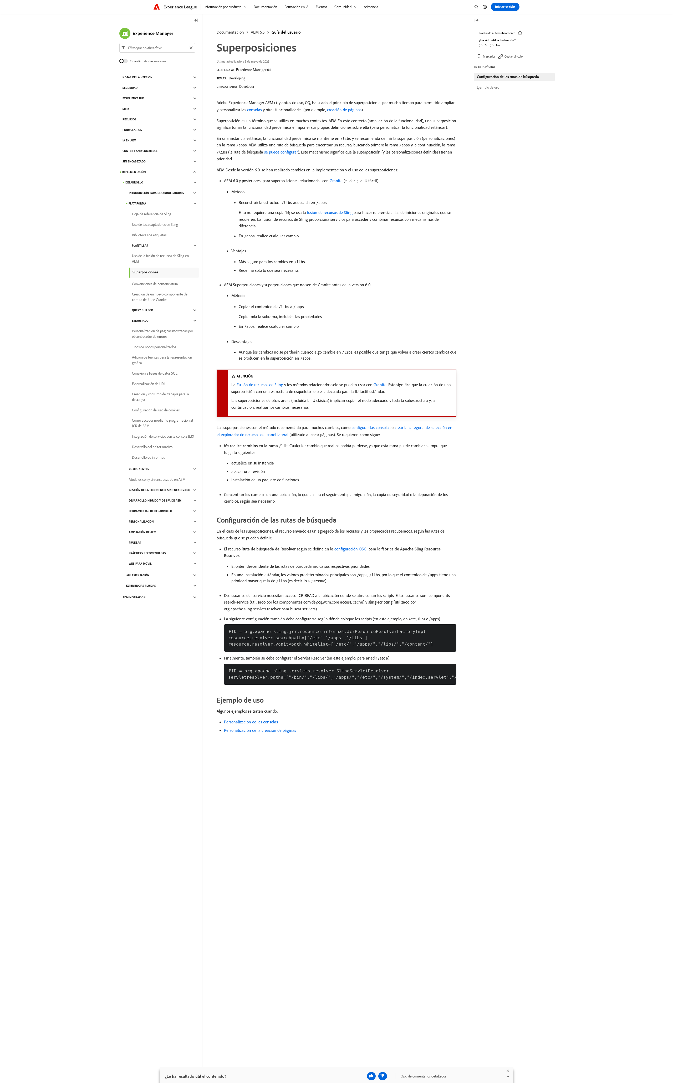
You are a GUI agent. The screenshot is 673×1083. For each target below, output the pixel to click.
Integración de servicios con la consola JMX (163, 436)
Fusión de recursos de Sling (260, 384)
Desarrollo (134, 182)
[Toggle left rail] (196, 21)
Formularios (132, 130)
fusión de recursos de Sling (330, 212)
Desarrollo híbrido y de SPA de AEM (155, 500)
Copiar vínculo (513, 56)
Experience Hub (134, 98)
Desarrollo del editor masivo (152, 447)
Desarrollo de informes (148, 457)
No (498, 45)
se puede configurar (281, 152)
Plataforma (137, 203)
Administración (134, 597)
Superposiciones (145, 272)
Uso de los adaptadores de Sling (155, 224)
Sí (486, 45)
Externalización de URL (149, 383)
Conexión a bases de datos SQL (154, 373)
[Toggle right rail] (476, 21)
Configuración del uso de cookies (156, 410)
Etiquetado (140, 321)
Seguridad (130, 88)
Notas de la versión (137, 77)
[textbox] (157, 48)
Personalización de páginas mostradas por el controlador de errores (162, 334)
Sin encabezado (134, 161)
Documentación (230, 32)
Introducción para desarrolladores (156, 193)
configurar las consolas (370, 427)
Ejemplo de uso (488, 87)
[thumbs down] (382, 1076)
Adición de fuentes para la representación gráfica (162, 360)
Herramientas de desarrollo (150, 511)
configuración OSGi (351, 548)
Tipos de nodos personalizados (154, 347)
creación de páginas (344, 109)
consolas (254, 109)
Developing (237, 78)
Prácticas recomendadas (147, 553)
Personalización (141, 521)
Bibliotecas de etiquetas (149, 235)
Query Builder (142, 310)
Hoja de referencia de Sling (151, 214)
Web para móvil (140, 563)
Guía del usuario (286, 32)
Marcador (489, 56)
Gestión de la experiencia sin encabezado (159, 490)
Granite (336, 180)
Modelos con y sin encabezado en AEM (157, 479)
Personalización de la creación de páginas (260, 730)
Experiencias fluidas (141, 586)
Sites (126, 109)
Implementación (134, 172)
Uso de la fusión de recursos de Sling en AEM (160, 258)
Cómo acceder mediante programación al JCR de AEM (162, 423)
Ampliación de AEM (142, 532)
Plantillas (140, 245)
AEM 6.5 (258, 32)
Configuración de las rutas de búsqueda (508, 76)
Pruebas (135, 542)
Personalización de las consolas (251, 721)
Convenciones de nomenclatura (155, 284)
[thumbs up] (371, 1076)
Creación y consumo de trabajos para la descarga (160, 397)
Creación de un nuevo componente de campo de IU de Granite (159, 297)
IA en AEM (129, 140)
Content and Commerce (140, 151)
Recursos (129, 119)
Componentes (139, 469)
